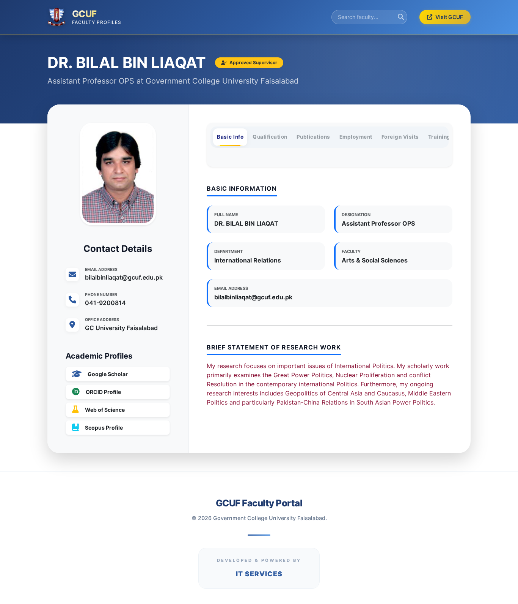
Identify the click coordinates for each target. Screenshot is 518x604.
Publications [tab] (313, 137)
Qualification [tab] (270, 137)
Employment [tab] (355, 137)
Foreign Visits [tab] (400, 137)
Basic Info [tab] (230, 137)
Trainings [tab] (441, 137)
